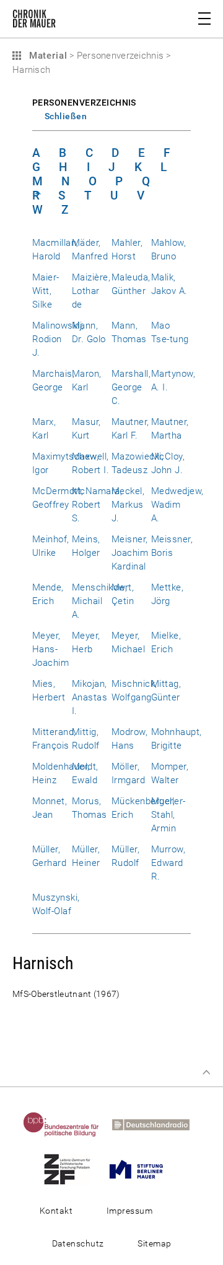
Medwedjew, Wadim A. (177, 504)
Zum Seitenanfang (206, 1072)
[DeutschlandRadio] (155, 1124)
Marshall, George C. (131, 387)
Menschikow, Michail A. (99, 601)
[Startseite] (34, 21)
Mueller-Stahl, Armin (168, 815)
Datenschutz (78, 1243)
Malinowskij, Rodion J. (58, 339)
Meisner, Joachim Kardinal (130, 553)
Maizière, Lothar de (91, 291)
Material (46, 55)
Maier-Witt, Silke (45, 291)
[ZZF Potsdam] (72, 1169)
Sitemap (154, 1243)
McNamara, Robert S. (97, 504)
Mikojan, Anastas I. (89, 697)
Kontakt (56, 1211)
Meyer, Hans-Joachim (50, 649)
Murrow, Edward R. (168, 863)
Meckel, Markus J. (128, 504)
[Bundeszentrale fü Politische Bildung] (66, 1124)
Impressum (129, 1211)
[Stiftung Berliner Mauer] (141, 1169)
